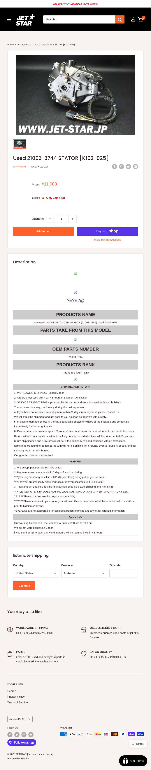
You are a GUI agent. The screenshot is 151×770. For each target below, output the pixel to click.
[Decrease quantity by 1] (50, 219)
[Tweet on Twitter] (128, 166)
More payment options (107, 239)
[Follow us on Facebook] (10, 734)
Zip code (114, 565)
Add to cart (43, 231)
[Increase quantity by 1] (72, 219)
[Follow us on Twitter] (17, 734)
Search (11, 691)
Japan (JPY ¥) (16, 719)
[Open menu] (9, 19)
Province (67, 565)
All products (23, 44)
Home (10, 44)
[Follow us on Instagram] (24, 734)
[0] (140, 19)
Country (18, 565)
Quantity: (38, 218)
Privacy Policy (16, 696)
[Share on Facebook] (114, 166)
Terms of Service (17, 702)
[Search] (119, 19)
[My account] (133, 19)
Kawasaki (19, 166)
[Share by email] (135, 166)
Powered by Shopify (18, 758)
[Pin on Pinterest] (121, 166)
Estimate (24, 585)
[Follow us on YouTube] (31, 734)
